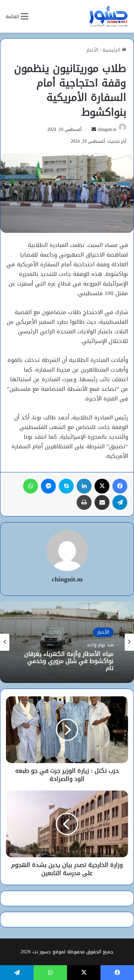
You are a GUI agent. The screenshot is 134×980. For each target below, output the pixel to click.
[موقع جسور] (108, 16)
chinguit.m (107, 129)
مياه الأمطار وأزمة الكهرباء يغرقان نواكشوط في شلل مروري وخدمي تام (69, 661)
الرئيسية (112, 50)
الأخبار (92, 50)
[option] (67, 642)
